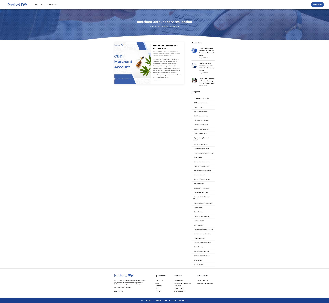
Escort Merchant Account (201, 149)
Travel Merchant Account (201, 251)
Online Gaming (198, 207)
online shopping (198, 225)
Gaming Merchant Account (201, 162)
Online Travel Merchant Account (203, 229)
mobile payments (199, 184)
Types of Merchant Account (166, 56)
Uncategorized (198, 260)
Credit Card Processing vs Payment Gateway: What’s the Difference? (206, 81)
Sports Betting (198, 247)
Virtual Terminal (198, 264)
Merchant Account (199, 175)
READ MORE (119, 291)
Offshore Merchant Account (202, 188)
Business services (199, 107)
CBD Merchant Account (161, 51)
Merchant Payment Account (202, 179)
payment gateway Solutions (202, 234)
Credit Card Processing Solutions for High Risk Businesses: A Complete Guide (207, 52)
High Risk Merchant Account (166, 53)
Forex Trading (198, 157)
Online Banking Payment (201, 192)
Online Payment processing (202, 216)
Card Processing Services (201, 116)
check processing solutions (201, 129)
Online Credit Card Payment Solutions (201, 198)
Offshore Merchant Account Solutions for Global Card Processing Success (206, 67)
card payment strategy (200, 112)
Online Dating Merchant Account (203, 203)
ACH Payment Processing (201, 98)
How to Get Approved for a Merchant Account (165, 47)
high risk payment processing (202, 170)
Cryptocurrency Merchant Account (201, 139)
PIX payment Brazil (199, 238)
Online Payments (199, 221)
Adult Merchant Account (201, 103)
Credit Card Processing (200, 133)
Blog (151, 26)
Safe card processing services (202, 242)
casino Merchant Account (201, 120)
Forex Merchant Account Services (203, 153)
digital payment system (201, 144)
